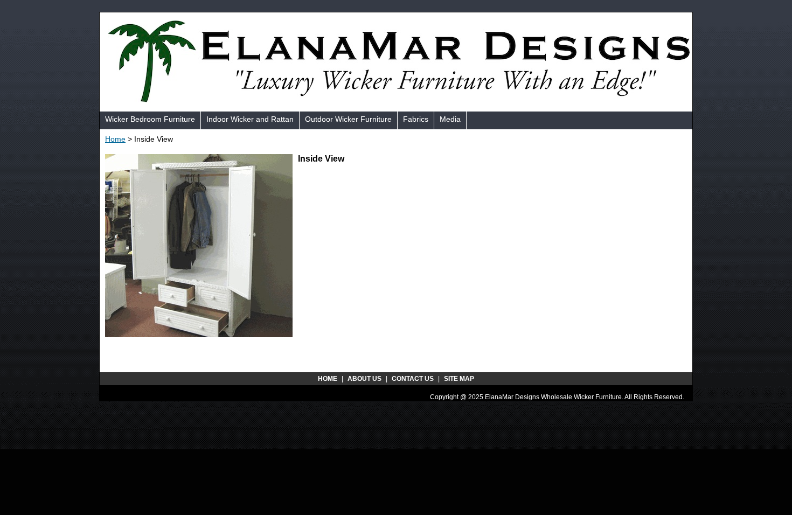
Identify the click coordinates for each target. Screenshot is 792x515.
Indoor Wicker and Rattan (250, 119)
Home (115, 139)
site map (459, 378)
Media (450, 119)
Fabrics (415, 119)
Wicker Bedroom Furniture (150, 119)
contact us (413, 378)
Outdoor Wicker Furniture (348, 119)
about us (364, 378)
